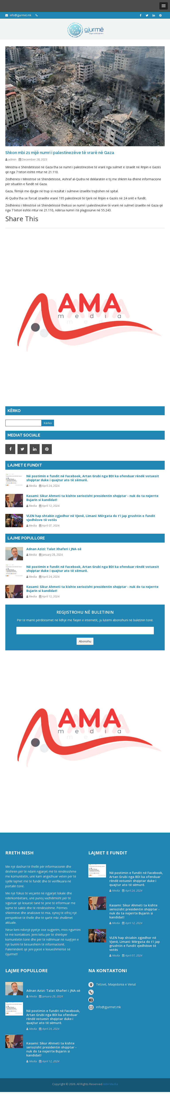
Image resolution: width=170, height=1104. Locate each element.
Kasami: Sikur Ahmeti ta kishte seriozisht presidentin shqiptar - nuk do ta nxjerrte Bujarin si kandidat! (92, 498)
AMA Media (110, 1084)
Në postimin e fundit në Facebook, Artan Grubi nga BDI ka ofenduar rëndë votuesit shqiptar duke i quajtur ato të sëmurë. (92, 478)
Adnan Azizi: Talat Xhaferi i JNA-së (53, 549)
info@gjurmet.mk (20, 15)
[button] (163, 6)
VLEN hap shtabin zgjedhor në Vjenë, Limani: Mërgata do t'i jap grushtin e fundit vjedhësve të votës (90, 518)
